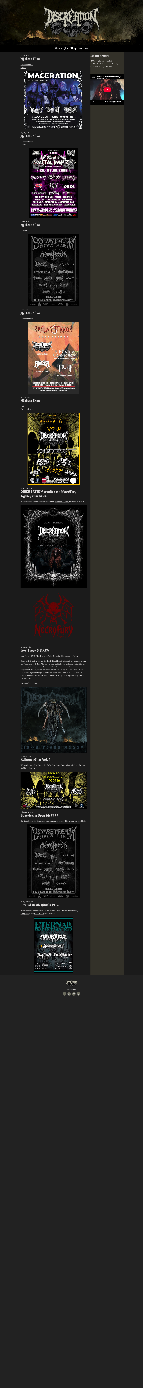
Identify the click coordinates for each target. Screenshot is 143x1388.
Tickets (23, 67)
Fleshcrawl (73, 910)
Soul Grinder (39, 913)
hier (26, 768)
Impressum (71, 989)
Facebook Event (27, 64)
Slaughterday (25, 913)
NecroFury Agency (62, 501)
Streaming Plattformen (61, 656)
